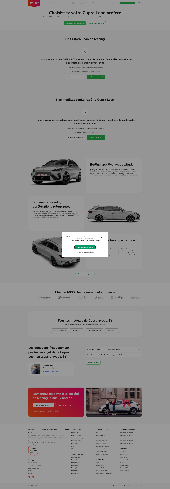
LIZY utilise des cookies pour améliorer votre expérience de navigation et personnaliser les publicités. (85, 238)
